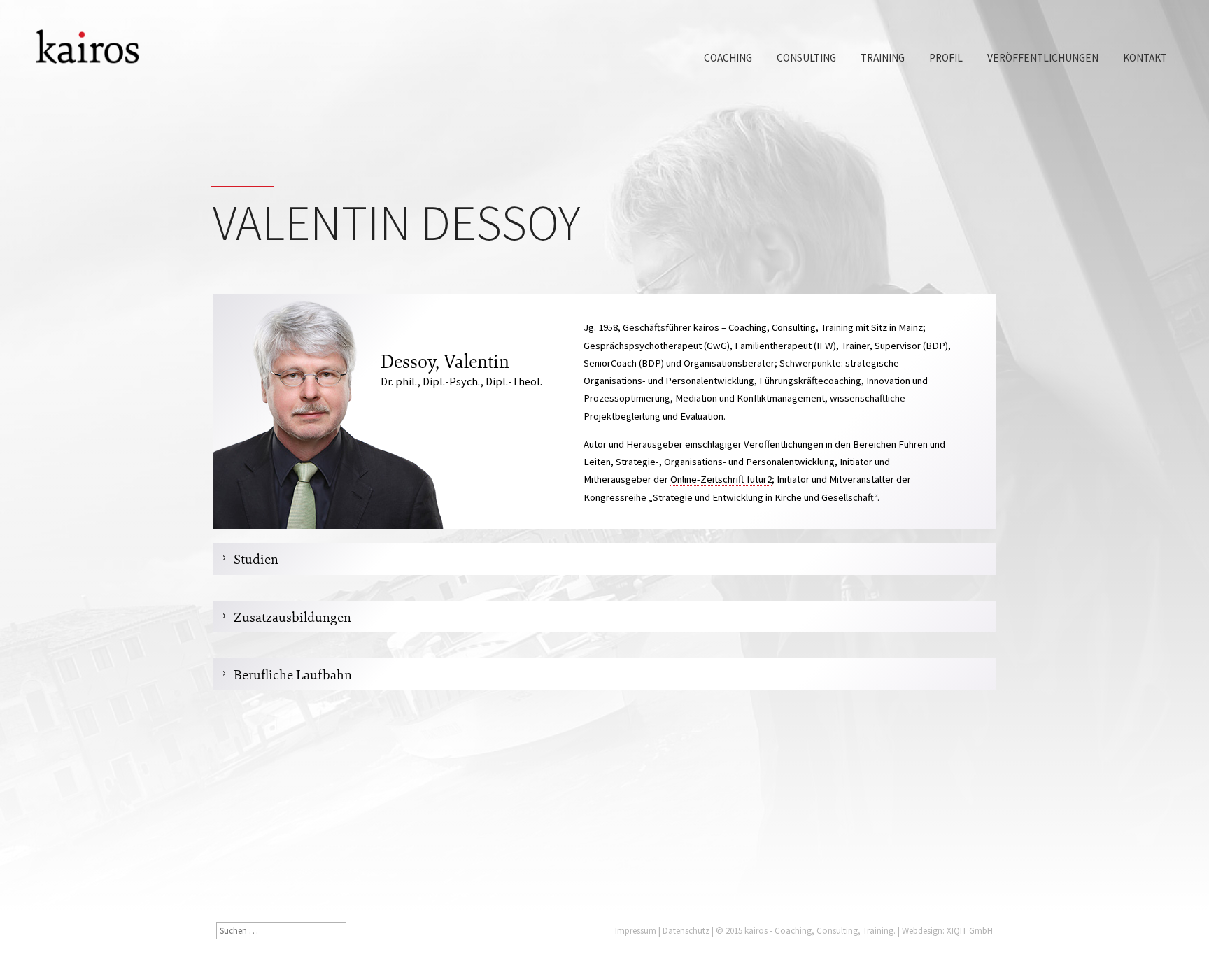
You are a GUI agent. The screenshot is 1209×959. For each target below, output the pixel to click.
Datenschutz (686, 931)
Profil (946, 57)
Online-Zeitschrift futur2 (721, 479)
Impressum (635, 931)
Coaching (728, 57)
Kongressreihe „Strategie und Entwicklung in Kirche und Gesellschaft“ (730, 497)
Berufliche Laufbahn (293, 674)
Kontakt (1145, 57)
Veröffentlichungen (1042, 57)
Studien (256, 558)
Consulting (806, 57)
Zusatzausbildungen (292, 616)
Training (883, 57)
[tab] (604, 558)
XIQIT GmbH (970, 931)
